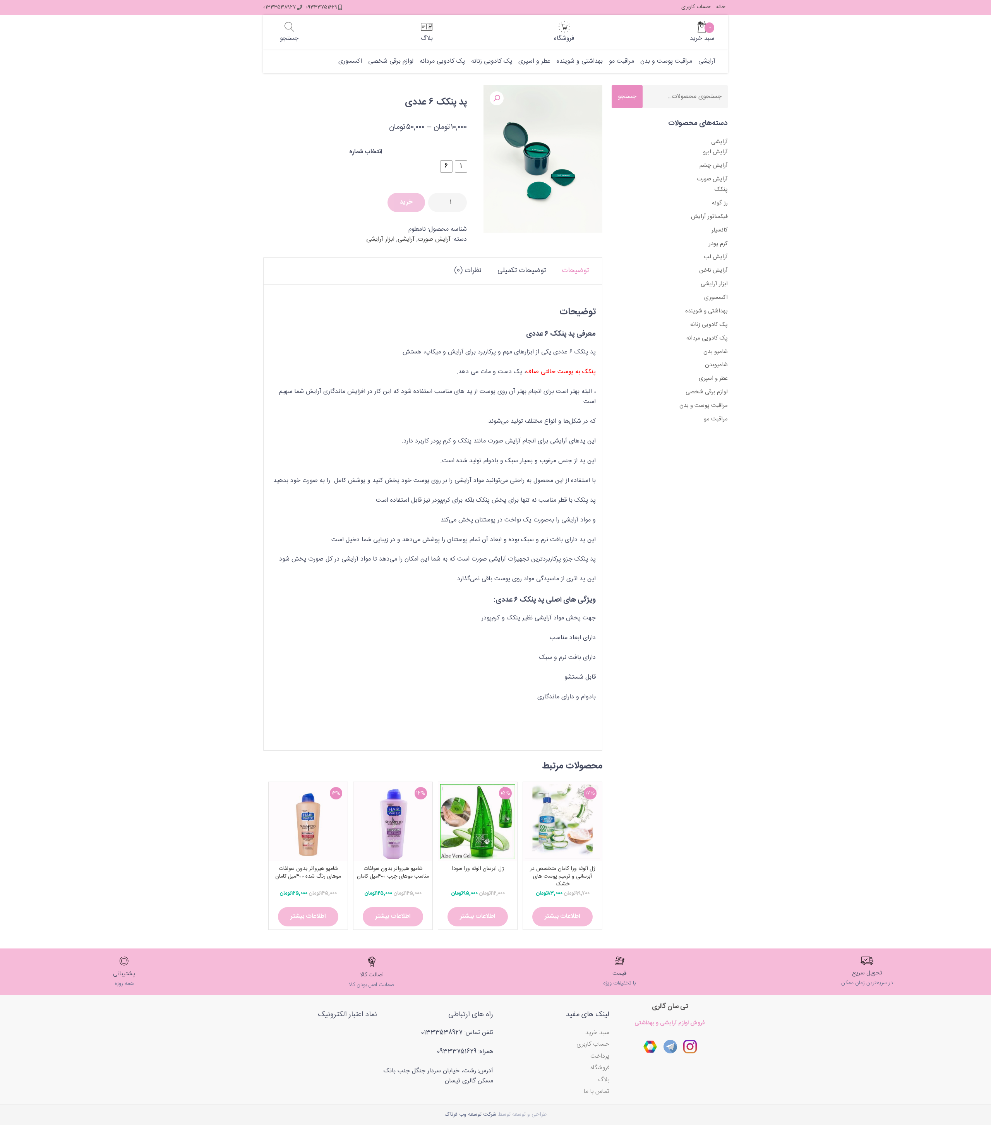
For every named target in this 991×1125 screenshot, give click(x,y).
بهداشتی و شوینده (580, 62)
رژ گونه (720, 203)
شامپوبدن (716, 365)
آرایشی (706, 62)
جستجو (627, 96)
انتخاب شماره (365, 152)
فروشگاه (599, 1068)
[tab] (575, 271)
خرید (406, 202)
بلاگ (603, 1080)
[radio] (461, 166)
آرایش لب (716, 257)
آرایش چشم (714, 165)
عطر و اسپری (534, 62)
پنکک (721, 189)
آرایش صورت (434, 239)
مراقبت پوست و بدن (666, 62)
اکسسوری (350, 62)
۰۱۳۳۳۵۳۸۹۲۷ (279, 7)
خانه (720, 7)
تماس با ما (596, 1091)
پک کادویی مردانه (442, 62)
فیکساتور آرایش (709, 216)
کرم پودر (718, 244)
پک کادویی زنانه (491, 62)
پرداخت (599, 1056)
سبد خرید (597, 1032)
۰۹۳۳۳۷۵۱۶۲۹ (321, 7)
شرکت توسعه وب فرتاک (470, 1114)
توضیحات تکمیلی (521, 270)
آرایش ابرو (715, 152)
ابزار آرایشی (380, 239)
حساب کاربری (696, 7)
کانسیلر (720, 230)
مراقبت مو (621, 62)
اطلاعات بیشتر (562, 916)
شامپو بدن (715, 352)
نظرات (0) (468, 270)
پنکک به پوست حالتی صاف (561, 372)
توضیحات (575, 270)
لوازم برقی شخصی (390, 62)
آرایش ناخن (713, 270)
